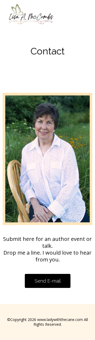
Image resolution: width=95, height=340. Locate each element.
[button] (88, 17)
